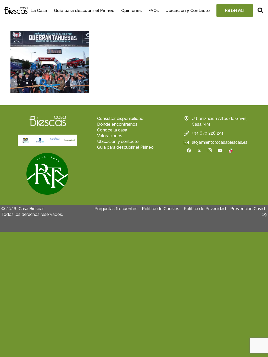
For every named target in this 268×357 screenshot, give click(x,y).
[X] (199, 150)
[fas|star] (47, 174)
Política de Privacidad (205, 208)
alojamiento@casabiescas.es (219, 142)
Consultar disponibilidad (120, 118)
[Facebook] (188, 150)
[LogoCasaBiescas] (15, 10)
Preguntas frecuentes (115, 208)
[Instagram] (209, 150)
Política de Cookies (160, 208)
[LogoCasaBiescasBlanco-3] (47, 121)
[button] (260, 10)
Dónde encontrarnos (117, 124)
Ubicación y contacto (118, 141)
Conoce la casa (112, 130)
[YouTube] (220, 150)
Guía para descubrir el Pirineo (125, 147)
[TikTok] (230, 150)
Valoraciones (109, 135)
